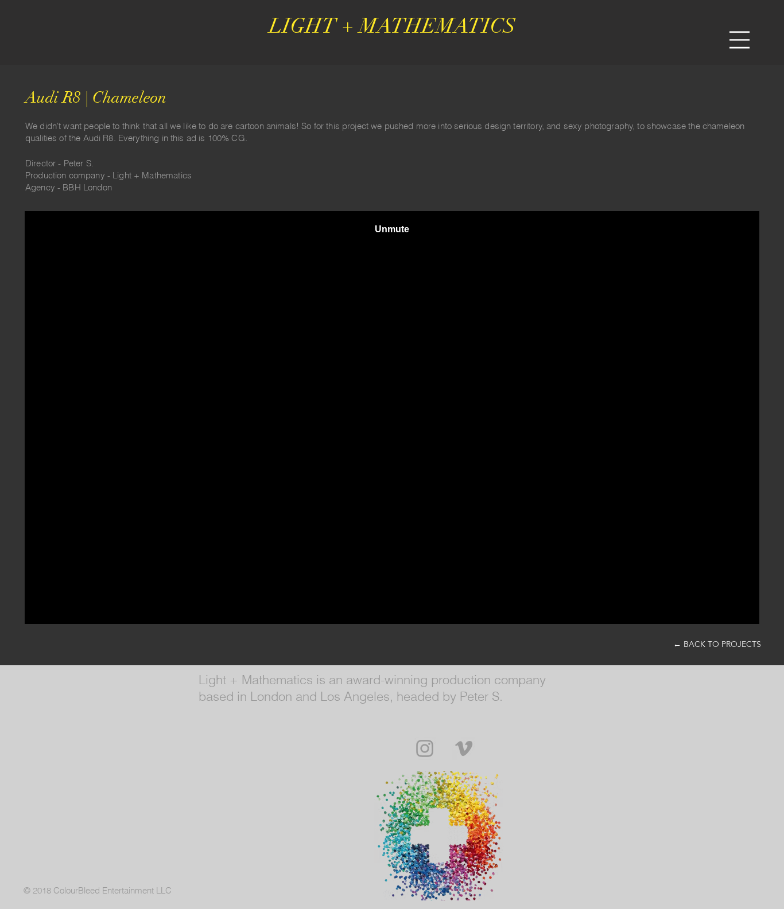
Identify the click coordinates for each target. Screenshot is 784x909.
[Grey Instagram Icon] (424, 748)
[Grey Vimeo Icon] (463, 748)
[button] (739, 40)
